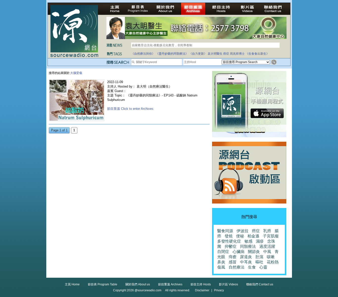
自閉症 (223, 252)
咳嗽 (271, 257)
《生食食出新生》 (257, 53)
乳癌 (267, 231)
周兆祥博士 (237, 53)
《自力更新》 (198, 53)
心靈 (263, 267)
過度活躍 (267, 246)
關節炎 (254, 252)
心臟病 (238, 252)
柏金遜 (253, 236)
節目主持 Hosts (201, 284)
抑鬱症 (231, 246)
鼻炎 (221, 262)
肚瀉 (259, 257)
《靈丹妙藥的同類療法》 (172, 53)
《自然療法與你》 (143, 53)
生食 (252, 267)
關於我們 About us (137, 284)
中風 (267, 252)
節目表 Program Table (102, 284)
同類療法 (248, 246)
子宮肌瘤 (271, 236)
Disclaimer (202, 290)
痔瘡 (233, 257)
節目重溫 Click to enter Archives (130, 109)
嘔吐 (259, 262)
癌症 (226, 53)
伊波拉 (242, 231)
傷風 (221, 267)
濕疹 (260, 241)
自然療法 (236, 267)
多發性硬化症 (229, 241)
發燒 (229, 236)
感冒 (233, 262)
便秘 (240, 236)
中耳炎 (246, 262)
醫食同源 (225, 231)
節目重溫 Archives (170, 284)
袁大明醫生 (215, 53)
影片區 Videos (228, 284)
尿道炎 (246, 257)
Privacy (219, 290)
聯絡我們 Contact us (259, 284)
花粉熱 (273, 262)
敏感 (248, 241)
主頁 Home (72, 284)
